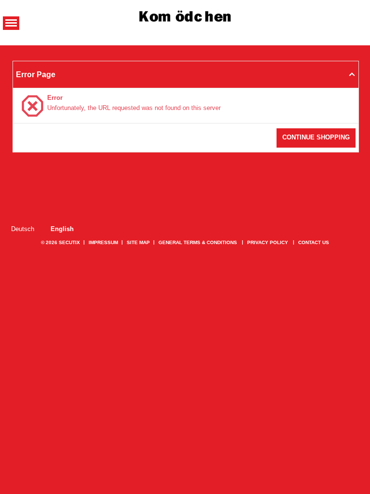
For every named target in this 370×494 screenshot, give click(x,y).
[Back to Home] (185, 18)
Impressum (103, 242)
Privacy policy (267, 242)
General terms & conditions (198, 242)
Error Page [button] (35, 74)
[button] (11, 23)
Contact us (313, 242)
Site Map (138, 242)
